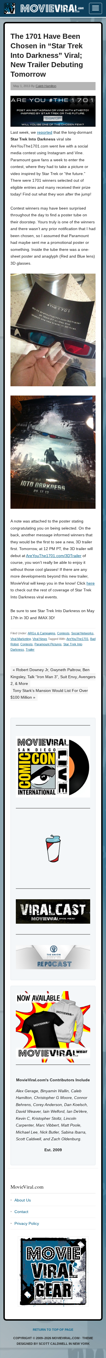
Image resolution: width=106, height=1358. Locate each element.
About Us (22, 1200)
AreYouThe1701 (77, 639)
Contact (21, 1211)
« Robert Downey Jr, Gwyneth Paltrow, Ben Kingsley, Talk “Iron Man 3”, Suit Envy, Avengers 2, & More (53, 676)
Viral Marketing (20, 639)
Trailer (30, 649)
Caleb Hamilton (46, 86)
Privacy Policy (26, 1223)
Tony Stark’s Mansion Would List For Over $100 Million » (49, 694)
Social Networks (82, 633)
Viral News (40, 639)
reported (44, 132)
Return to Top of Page (53, 1329)
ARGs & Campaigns (41, 633)
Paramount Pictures (48, 644)
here (90, 583)
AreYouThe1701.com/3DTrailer (53, 555)
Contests (63, 633)
